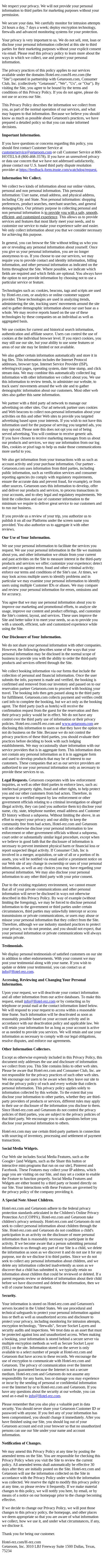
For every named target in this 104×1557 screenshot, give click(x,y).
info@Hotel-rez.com (17, 971)
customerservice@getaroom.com (27, 152)
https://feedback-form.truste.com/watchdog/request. (58, 170)
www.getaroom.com (77, 724)
